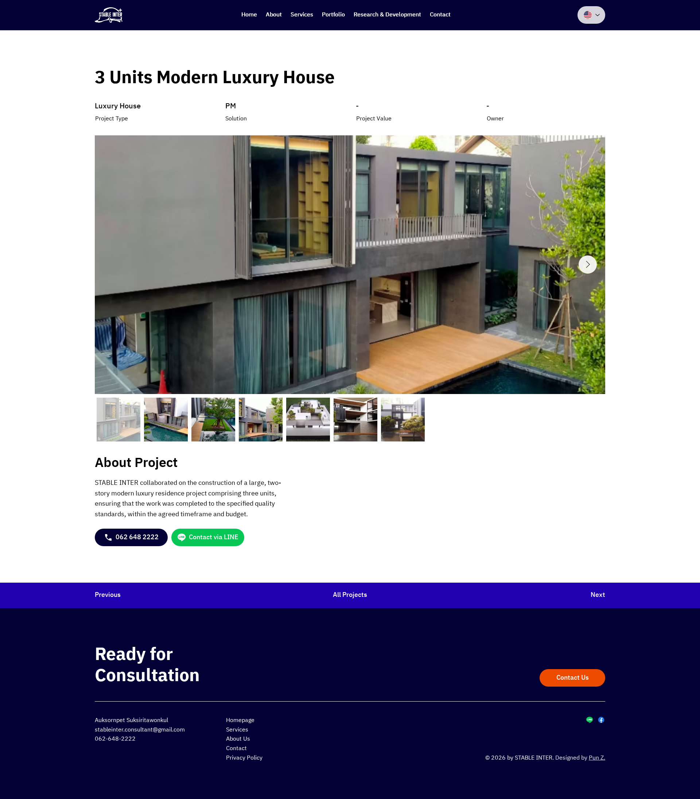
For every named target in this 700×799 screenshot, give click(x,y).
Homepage (240, 720)
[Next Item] (588, 264)
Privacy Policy (244, 758)
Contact (236, 748)
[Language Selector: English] (591, 15)
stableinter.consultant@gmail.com (140, 730)
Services (237, 730)
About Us (238, 739)
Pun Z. (597, 758)
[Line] (590, 720)
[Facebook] (601, 720)
